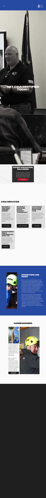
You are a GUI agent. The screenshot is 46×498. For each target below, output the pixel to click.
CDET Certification (23, 225)
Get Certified (6, 225)
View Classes (36, 225)
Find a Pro (6, 246)
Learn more (23, 179)
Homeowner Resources (13, 373)
